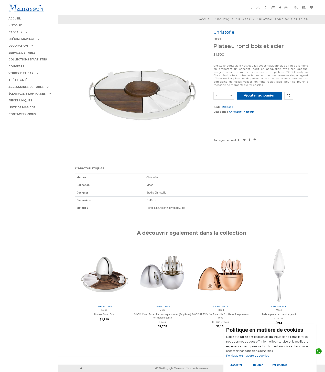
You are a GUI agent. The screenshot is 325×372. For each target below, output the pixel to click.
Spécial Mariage (21, 39)
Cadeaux (15, 32)
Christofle (235, 111)
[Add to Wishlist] (288, 96)
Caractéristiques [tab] (89, 168)
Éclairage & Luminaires (27, 93)
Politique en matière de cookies (247, 355)
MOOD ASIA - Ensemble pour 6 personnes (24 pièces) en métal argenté (109, 316)
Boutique (225, 19)
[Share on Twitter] (244, 140)
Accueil (14, 18)
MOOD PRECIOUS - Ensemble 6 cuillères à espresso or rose (168, 316)
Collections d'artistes (27, 59)
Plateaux (246, 19)
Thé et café (17, 80)
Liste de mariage (21, 107)
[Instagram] (286, 7)
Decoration (18, 45)
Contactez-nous (22, 114)
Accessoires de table (26, 87)
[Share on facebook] (249, 140)
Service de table (21, 52)
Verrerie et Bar (20, 73)
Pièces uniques (20, 100)
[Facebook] (280, 7)
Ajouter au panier (259, 95)
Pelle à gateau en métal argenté (226, 314)
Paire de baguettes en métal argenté (284, 314)
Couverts (16, 66)
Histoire (15, 25)
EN (304, 8)
